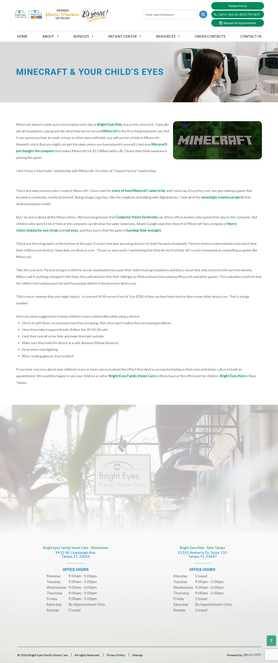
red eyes (71, 230)
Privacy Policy (116, 655)
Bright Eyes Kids (109, 124)
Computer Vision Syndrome (137, 217)
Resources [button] (165, 36)
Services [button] (81, 36)
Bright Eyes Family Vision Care (132, 376)
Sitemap (137, 655)
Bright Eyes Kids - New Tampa (202, 552)
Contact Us (250, 36)
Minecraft (110, 131)
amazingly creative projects (222, 197)
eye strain (50, 230)
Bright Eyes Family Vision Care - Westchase (75, 552)
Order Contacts (210, 36)
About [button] (48, 36)
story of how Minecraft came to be (138, 190)
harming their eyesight (143, 230)
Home (22, 36)
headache (34, 230)
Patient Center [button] (122, 36)
